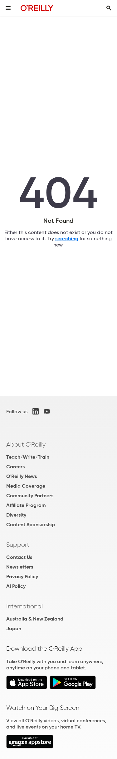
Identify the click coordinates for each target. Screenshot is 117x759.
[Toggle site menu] (8, 8)
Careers (15, 466)
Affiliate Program (26, 505)
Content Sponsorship (30, 524)
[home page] (37, 8)
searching (66, 238)
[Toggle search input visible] (108, 8)
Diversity (16, 515)
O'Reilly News (21, 476)
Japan (13, 628)
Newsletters (19, 567)
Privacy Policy (22, 576)
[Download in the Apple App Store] (26, 687)
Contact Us (19, 557)
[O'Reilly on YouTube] (47, 411)
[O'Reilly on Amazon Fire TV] (29, 746)
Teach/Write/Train (27, 457)
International (24, 606)
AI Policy (16, 586)
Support (17, 544)
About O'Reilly (26, 444)
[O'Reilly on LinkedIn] (35, 411)
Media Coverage (25, 486)
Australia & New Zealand (34, 619)
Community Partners (29, 495)
